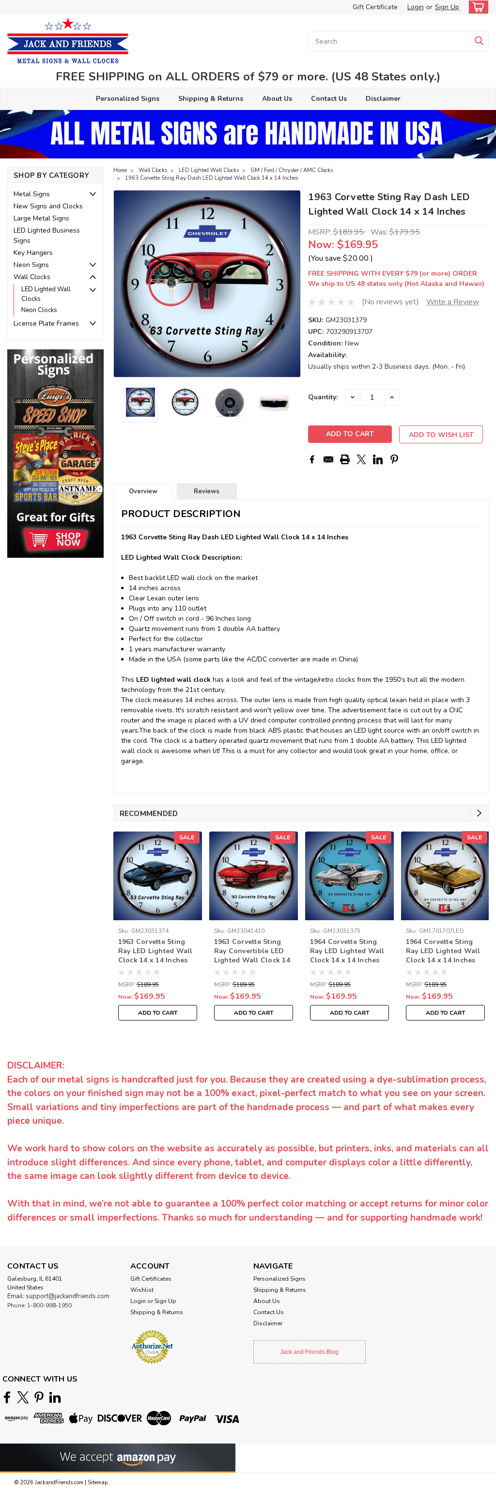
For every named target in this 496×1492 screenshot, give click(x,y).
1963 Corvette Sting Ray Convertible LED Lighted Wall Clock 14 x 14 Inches (252, 951)
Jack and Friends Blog (309, 1352)
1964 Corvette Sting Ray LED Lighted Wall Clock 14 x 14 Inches (347, 951)
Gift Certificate (375, 7)
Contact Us (329, 98)
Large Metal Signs (41, 218)
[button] (55, 453)
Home (120, 170)
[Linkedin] (378, 459)
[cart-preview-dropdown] (476, 7)
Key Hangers (33, 252)
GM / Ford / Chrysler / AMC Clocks (291, 170)
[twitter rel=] (23, 1397)
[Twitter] (361, 459)
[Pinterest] (394, 459)
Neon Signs (31, 264)
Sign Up (447, 7)
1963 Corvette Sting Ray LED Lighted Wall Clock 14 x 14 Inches (155, 951)
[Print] (345, 459)
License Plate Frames (46, 323)
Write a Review (452, 302)
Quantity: (323, 397)
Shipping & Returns (210, 98)
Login (415, 7)
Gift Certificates (150, 1279)
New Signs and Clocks (48, 206)
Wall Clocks (32, 277)
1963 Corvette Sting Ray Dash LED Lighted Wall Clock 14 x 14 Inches (211, 178)
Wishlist (142, 1290)
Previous (121, 284)
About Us (277, 98)
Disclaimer (383, 98)
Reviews (206, 491)
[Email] (328, 459)
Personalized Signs (127, 98)
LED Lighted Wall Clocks (46, 294)
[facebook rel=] (7, 1397)
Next (292, 284)
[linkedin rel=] (55, 1397)
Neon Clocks (39, 310)
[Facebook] (312, 459)
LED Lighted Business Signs (47, 235)
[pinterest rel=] (39, 1397)
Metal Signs (32, 194)
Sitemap (98, 1482)
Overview (143, 491)
